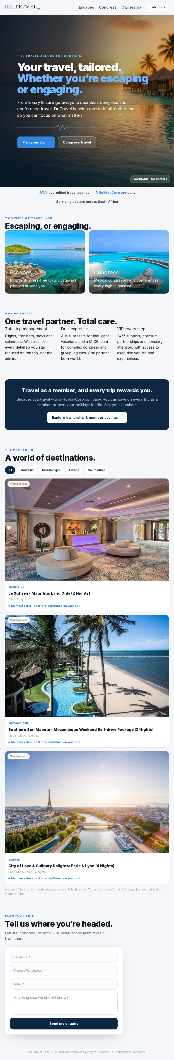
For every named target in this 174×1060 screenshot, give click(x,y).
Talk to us (157, 7)
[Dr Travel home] (22, 7)
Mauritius (27, 470)
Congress (107, 7)
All (10, 470)
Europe (74, 470)
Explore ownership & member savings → (87, 417)
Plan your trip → (36, 142)
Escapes (86, 7)
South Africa (97, 470)
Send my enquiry (63, 1023)
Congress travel (77, 142)
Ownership (131, 7)
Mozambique (51, 470)
